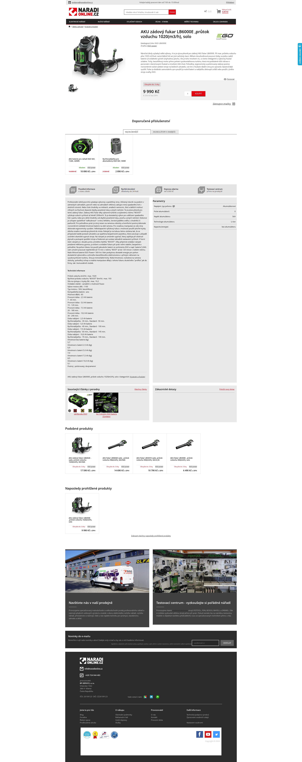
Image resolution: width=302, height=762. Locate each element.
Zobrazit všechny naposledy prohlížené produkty (151, 536)
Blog (82, 714)
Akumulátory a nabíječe (164, 132)
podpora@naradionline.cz (82, 2)
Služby (118, 722)
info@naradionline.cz (94, 668)
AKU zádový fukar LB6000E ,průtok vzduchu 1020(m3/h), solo (80, 520)
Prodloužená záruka (88, 722)
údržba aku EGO (80, 414)
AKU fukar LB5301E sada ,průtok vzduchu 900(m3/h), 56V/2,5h (149, 459)
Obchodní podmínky (123, 714)
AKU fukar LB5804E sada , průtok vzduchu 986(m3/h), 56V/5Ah (116, 459)
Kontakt (154, 717)
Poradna (83, 717)
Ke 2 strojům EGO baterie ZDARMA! (106, 415)
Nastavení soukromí (195, 722)
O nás (153, 714)
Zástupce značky (222, 103)
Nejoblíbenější (131, 132)
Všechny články (140, 389)
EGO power (152, 46)
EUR (210, 11)
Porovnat (230, 79)
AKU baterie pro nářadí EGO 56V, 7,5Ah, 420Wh (82, 160)
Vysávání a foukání (91, 27)
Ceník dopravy (121, 720)
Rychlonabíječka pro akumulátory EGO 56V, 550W (114, 160)
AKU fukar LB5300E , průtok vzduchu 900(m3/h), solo (181, 459)
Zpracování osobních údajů (198, 717)
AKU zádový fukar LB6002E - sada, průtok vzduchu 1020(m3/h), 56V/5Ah (80, 460)
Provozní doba (157, 720)
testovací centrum (180, 610)
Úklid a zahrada (77, 27)
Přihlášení (230, 2)
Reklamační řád (121, 717)
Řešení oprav (85, 720)
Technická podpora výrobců (198, 714)
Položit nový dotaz (226, 389)
